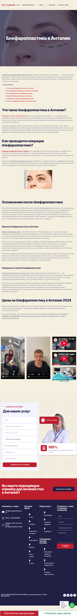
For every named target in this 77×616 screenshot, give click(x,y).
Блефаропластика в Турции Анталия (14, 116)
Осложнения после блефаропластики (19, 93)
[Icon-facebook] (64, 595)
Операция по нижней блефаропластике (20, 98)
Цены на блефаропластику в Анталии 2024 (21, 101)
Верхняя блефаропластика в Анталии (19, 96)
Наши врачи (52, 5)
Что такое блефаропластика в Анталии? (20, 88)
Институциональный (28, 5)
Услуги (41, 5)
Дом (18, 5)
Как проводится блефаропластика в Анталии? (22, 91)
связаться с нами (63, 5)
